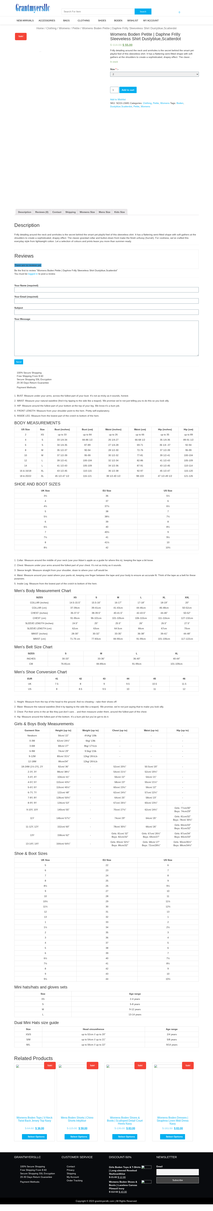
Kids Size (119, 212)
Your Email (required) (26, 296)
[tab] (25, 212)
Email (159, 1166)
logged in (33, 273)
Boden (118, 20)
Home (40, 28)
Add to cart (128, 90)
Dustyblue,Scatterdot (121, 106)
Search (143, 12)
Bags (66, 20)
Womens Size (87, 212)
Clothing (84, 20)
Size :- (114, 69)
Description (24, 212)
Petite (76, 28)
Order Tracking (75, 1180)
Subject (18, 307)
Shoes (102, 20)
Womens (64, 28)
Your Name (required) (26, 285)
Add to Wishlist (118, 99)
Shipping (70, 212)
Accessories (47, 20)
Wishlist (132, 20)
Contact (56, 212)
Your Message (22, 319)
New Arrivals (25, 20)
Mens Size (104, 212)
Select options (36, 1136)
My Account (151, 20)
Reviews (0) (41, 212)
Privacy (70, 1170)
